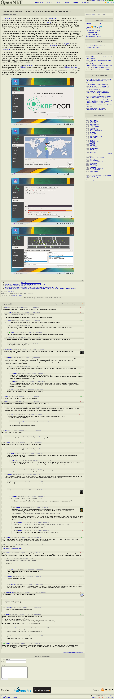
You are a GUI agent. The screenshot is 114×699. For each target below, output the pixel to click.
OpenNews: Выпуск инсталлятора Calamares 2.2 (19, 285)
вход (97, 0)
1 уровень (58, 304)
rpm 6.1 (92, 149)
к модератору (36, 307)
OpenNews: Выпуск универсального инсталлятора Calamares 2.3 (25, 284)
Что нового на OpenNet (93, 30)
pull (97, 178)
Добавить (94, 697)
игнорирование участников (69, 652)
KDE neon (23, 67)
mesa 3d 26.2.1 (94, 147)
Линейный (65, 304)
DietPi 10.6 (92, 164)
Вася (9, 337)
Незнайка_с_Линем (18, 460)
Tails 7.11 (92, 159)
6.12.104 (99, 175)
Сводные (101, 29)
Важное (99, 41)
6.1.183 (109, 175)
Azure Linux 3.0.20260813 (96, 161)
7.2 (90, 178)
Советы (99, 53)
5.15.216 (88, 176)
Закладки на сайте (7, 696)
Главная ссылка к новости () (23, 283)
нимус (12, 332)
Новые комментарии (92, 34)
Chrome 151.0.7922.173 (96, 131)
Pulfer (9, 357)
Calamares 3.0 (52, 18)
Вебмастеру (109, 697)
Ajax (53, 304)
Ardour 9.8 (92, 140)
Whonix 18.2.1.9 (94, 171)
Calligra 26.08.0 (94, 121)
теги (88, 2)
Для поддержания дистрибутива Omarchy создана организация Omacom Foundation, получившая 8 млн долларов (99, 101)
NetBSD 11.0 (93, 167)
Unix (93, 14)
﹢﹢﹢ (25, 307)
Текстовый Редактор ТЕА (14, 627)
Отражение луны (10, 592)
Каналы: (88, 27)
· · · (29, 307)
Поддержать (101, 697)
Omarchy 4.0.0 (94, 160)
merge (93, 178)
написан (48, 22)
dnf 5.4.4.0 (92, 132)
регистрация (101, 0)
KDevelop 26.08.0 (94, 124)
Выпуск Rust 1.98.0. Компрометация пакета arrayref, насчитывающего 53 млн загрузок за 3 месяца (98, 88)
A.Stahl (9, 312)
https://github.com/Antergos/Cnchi (12, 548)
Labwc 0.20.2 (93, 125)
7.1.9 (91, 175)
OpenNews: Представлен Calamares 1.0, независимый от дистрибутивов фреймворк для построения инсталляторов (40, 288)
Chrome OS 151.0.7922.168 (97, 157)
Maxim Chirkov (108, 696)
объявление (29, 65)
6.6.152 (104, 175)
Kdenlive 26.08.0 (94, 127)
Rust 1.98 (92, 145)
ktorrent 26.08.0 (94, 129)
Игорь (12, 453)
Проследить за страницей (9, 697)
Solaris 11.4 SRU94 (95, 169)
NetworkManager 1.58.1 (96, 136)
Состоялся (7, 18)
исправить (75, 281)
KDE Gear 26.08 (94, 148)
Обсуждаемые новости (99, 75)
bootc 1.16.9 (93, 133)
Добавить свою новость (93, 36)
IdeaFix (7, 614)
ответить (21, 307)
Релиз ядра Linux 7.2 (95, 45)
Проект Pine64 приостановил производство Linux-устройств (96, 109)
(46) (11, 304)
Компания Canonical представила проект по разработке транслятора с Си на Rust (99, 80)
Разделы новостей (92, 29)
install (20, 295)
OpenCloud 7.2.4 (94, 128)
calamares (15, 295)
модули (66, 44)
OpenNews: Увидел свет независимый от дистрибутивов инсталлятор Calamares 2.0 (31, 287)
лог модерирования (79, 652)
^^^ (25, 312)
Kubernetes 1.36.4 (94, 141)
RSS (82, 304)
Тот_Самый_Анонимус (18, 421)
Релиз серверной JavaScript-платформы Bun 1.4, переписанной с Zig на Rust (99, 97)
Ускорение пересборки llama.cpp (101, 67)
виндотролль (9, 544)
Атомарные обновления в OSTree (101, 69)
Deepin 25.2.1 (93, 165)
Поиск (84, 2)
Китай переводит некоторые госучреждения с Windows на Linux (96, 83)
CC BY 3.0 (11, 291)
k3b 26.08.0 (93, 123)
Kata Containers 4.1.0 (95, 135)
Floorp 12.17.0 (93, 120)
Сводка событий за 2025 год (94, 47)
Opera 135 (92, 144)
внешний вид (53, 45)
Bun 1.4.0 (92, 143)
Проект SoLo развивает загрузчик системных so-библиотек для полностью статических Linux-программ (98, 93)
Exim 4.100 (93, 137)
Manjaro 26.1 (93, 163)
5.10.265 (93, 176)
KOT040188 (8, 607)
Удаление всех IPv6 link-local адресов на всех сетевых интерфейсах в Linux (99, 64)
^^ (23, 312)
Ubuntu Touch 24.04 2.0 (96, 168)
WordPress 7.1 (94, 151)
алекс (9, 320)
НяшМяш (18, 507)
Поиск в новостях (91, 32)
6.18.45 (95, 175)
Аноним (7, 307)
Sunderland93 (8, 349)
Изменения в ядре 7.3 (91, 180)
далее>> (110, 153)
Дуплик (7, 599)
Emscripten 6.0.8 (94, 139)
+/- (70, 304)
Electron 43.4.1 (93, 152)
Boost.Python (6, 49)
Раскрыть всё (76, 304)
